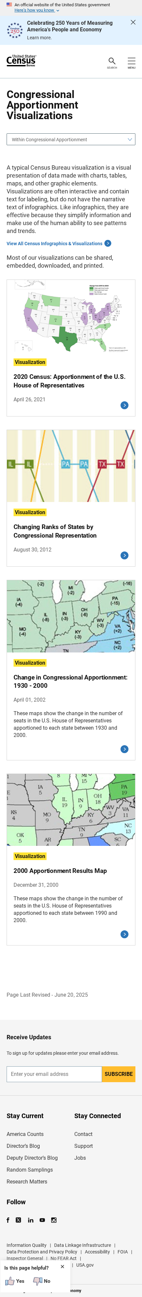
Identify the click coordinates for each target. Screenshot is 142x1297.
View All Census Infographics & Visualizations (54, 243)
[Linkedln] (30, 1220)
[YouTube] (42, 1220)
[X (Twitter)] (19, 1220)
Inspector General (25, 1258)
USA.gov (85, 1265)
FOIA (123, 1251)
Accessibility (97, 1251)
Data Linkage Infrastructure (82, 1245)
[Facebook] (10, 1220)
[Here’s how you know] (71, 8)
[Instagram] (53, 1220)
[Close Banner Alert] (133, 30)
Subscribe (119, 1074)
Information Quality (27, 1245)
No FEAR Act (64, 1258)
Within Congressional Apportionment (49, 139)
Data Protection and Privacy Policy (42, 1251)
